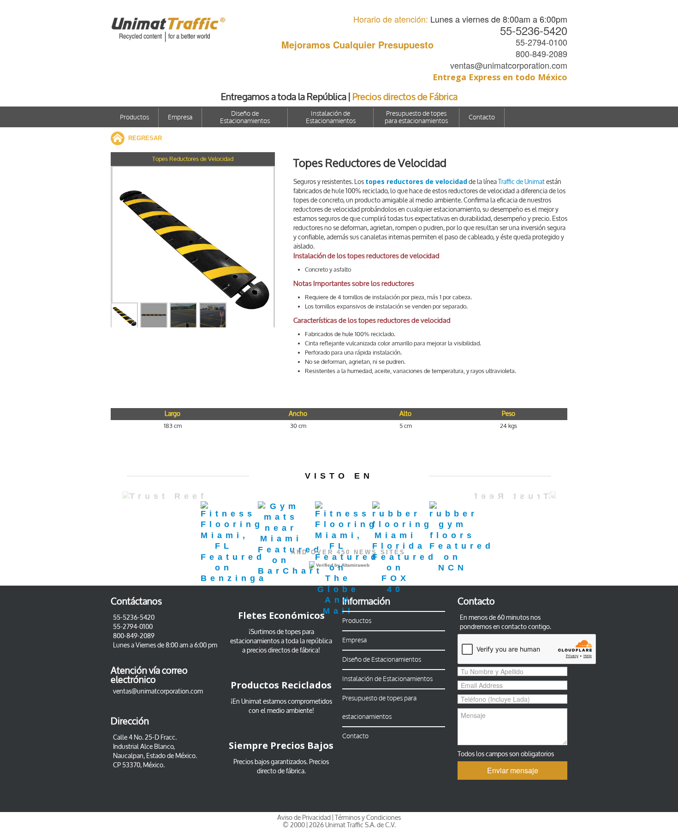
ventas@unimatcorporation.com (508, 65)
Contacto (482, 117)
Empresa (180, 117)
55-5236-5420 (533, 30)
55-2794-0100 (541, 42)
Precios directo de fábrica (293, 767)
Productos (134, 117)
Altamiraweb (355, 565)
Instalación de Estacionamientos (331, 117)
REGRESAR (145, 138)
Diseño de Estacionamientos (245, 117)
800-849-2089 (541, 53)
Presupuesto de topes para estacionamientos (416, 117)
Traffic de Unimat (521, 182)
